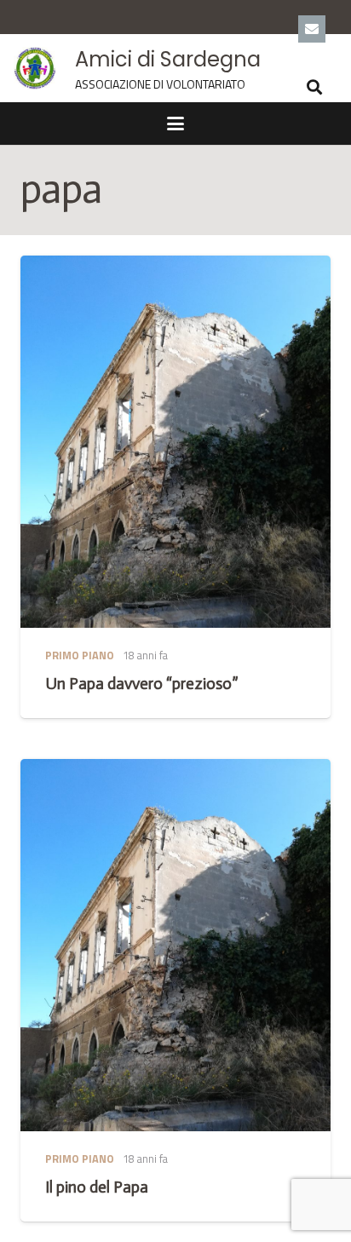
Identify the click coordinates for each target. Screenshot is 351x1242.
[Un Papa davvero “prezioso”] (175, 442)
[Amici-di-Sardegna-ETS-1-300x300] (35, 68)
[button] (315, 87)
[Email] (311, 29)
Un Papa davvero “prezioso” (141, 683)
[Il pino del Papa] (175, 945)
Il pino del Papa (96, 1187)
